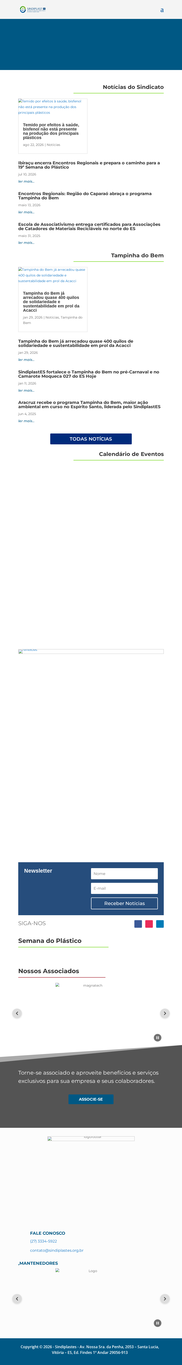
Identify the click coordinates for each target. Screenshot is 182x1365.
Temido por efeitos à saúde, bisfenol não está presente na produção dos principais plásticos (51, 131)
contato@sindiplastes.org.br (56, 1250)
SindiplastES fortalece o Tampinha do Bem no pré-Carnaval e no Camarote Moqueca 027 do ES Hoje (88, 374)
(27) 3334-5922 (43, 1241)
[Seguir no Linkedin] (160, 924)
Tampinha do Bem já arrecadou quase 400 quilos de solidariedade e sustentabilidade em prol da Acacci (51, 302)
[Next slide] (165, 1013)
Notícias (53, 145)
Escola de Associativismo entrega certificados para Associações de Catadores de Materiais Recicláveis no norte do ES (89, 226)
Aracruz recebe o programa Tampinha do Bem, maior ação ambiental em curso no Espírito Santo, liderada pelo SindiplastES (89, 404)
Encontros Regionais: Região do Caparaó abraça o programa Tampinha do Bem (85, 196)
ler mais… (26, 181)
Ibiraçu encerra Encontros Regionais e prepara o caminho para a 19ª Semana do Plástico (89, 165)
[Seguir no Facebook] (138, 924)
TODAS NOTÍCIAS (91, 439)
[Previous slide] (17, 1013)
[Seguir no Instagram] (149, 924)
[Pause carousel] (157, 1037)
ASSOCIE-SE (91, 1099)
